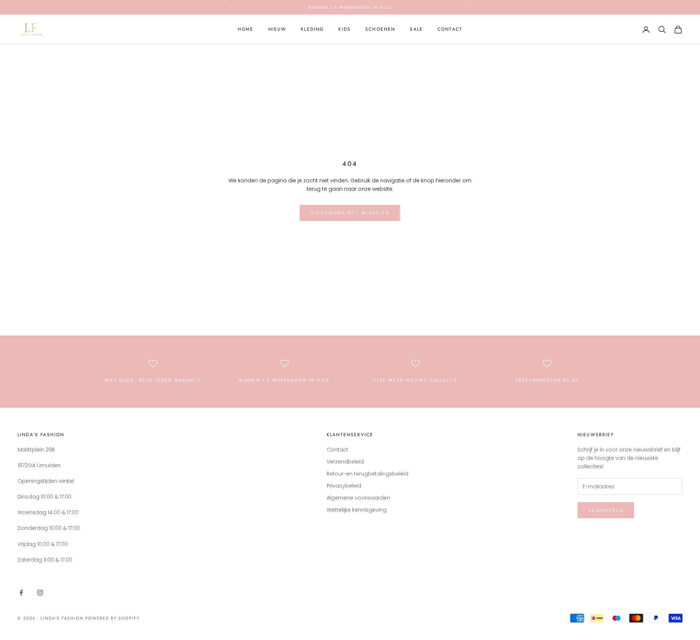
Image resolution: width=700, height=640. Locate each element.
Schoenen (380, 29)
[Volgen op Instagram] (40, 592)
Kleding (312, 29)
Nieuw (277, 29)
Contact (450, 29)
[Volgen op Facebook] (21, 592)
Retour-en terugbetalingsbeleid (367, 473)
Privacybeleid (344, 485)
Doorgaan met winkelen (349, 212)
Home (246, 29)
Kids (344, 29)
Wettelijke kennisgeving (356, 509)
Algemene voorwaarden (358, 497)
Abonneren (605, 510)
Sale (416, 29)
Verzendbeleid (345, 461)
